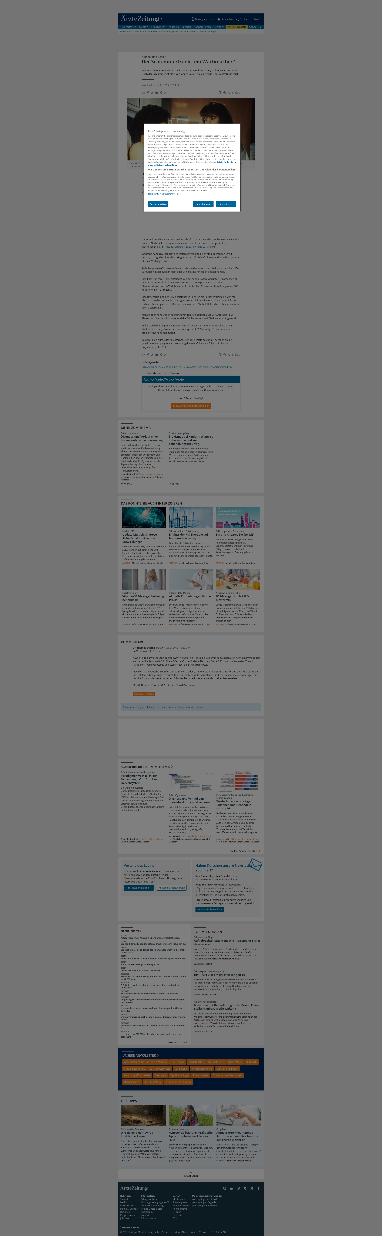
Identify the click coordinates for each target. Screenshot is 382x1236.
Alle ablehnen (203, 204)
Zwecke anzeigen (158, 204)
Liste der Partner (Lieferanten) (163, 193)
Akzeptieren (226, 204)
